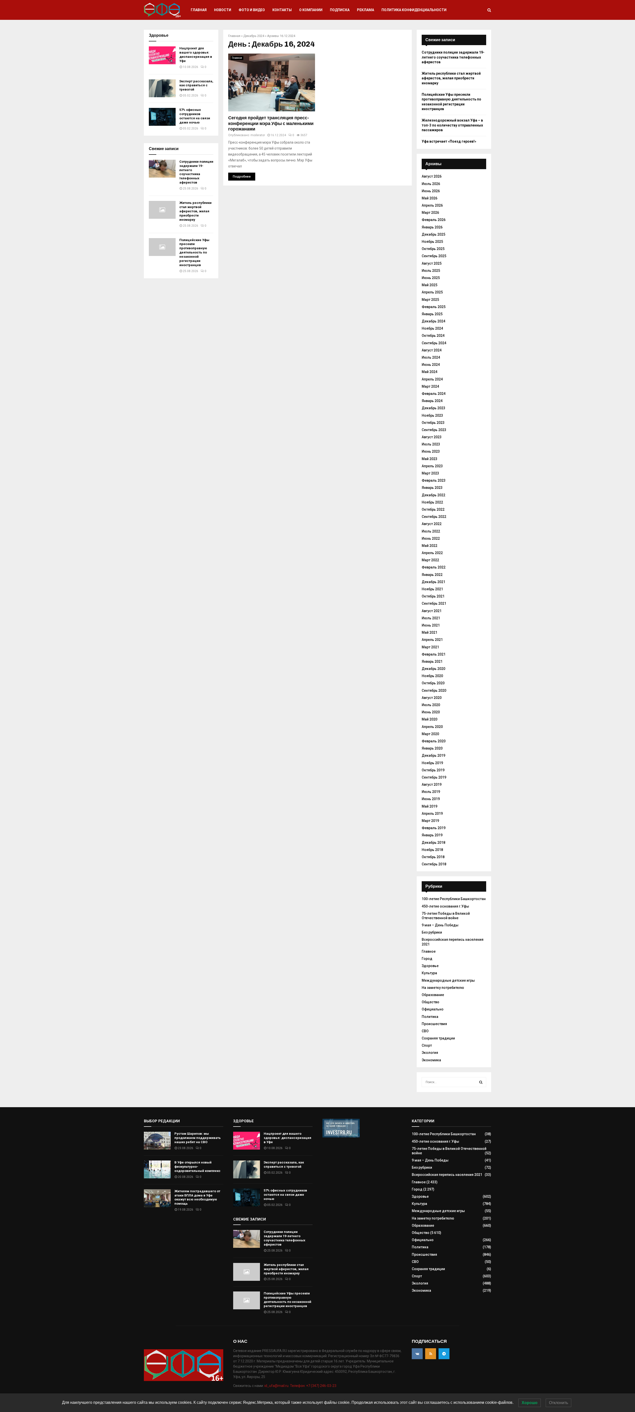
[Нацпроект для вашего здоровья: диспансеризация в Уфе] (162, 55)
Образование (433, 995)
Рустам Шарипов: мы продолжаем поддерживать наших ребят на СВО (197, 1138)
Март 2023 (430, 473)
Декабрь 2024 (253, 36)
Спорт (427, 1045)
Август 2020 (432, 698)
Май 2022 (429, 546)
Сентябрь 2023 (434, 430)
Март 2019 (430, 821)
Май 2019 (429, 806)
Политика (430, 1017)
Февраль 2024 (433, 394)
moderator (258, 135)
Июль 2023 (431, 444)
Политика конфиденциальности (413, 10)
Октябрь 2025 (433, 249)
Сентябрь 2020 (434, 690)
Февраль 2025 (433, 307)
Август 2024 (432, 350)
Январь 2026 (432, 227)
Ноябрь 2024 (432, 328)
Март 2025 (430, 300)
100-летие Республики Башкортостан (454, 899)
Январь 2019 (432, 835)
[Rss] (430, 1353)
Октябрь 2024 (433, 336)
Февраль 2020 (433, 741)
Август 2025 (432, 263)
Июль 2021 (431, 618)
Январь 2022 (432, 575)
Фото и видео (252, 10)
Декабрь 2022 (433, 495)
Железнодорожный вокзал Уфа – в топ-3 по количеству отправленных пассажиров (452, 125)
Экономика (431, 1060)
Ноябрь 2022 (432, 502)
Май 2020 (429, 719)
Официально (433, 1009)
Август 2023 (432, 437)
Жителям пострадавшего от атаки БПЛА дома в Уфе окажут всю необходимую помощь (197, 1197)
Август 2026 (432, 176)
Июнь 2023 (431, 451)
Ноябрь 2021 (432, 589)
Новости (222, 10)
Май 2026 (429, 198)
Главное (237, 58)
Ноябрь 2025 (432, 242)
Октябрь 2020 (433, 683)
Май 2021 (429, 632)
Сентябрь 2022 (434, 517)
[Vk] (417, 1353)
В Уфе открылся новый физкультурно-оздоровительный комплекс (197, 1167)
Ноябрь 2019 (432, 763)
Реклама (365, 10)
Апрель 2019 (432, 814)
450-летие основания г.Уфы (445, 906)
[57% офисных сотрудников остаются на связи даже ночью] (162, 117)
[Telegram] (444, 1353)
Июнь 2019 (431, 799)
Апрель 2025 (432, 292)
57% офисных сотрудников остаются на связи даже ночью (194, 116)
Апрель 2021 (432, 640)
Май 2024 (429, 372)
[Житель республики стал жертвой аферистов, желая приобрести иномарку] (162, 210)
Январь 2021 (432, 661)
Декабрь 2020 (433, 669)
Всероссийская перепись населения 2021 (447, 1175)
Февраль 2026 (433, 220)
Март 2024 (430, 386)
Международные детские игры (448, 980)
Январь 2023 (432, 488)
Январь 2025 (432, 314)
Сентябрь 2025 (434, 256)
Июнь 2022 (431, 538)
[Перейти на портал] (341, 1136)
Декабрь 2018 (433, 843)
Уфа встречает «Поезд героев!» (449, 141)
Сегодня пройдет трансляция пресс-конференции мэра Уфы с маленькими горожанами (271, 123)
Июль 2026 (431, 184)
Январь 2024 (432, 401)
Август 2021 (432, 611)
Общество (430, 1002)
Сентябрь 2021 (434, 603)
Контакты (282, 10)
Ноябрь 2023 (432, 415)
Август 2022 (432, 524)
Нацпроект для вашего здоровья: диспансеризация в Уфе (195, 54)
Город (427, 959)
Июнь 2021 (431, 625)
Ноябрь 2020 (432, 676)
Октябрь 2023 (433, 423)
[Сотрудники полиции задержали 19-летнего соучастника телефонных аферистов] (162, 169)
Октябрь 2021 (433, 596)
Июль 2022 (431, 531)
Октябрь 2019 (433, 770)
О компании (310, 10)
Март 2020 (430, 734)
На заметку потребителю (443, 988)
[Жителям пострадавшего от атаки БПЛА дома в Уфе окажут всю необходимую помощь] (157, 1198)
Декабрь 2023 (433, 408)
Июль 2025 (431, 271)
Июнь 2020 (431, 712)
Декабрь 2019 (433, 755)
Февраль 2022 (433, 567)
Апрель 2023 (432, 466)
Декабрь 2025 (433, 234)
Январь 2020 (432, 748)
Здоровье (430, 966)
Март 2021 (430, 647)
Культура (429, 973)
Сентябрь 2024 (434, 343)
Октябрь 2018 (433, 857)
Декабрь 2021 (433, 582)
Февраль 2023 (433, 480)
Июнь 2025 (431, 278)
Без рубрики (432, 932)
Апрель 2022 (432, 553)
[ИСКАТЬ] (481, 1082)
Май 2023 (429, 459)
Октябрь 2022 (433, 509)
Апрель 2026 (432, 205)
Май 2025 (429, 285)
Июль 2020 (431, 705)
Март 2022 (430, 560)
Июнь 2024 (431, 365)
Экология (430, 1053)
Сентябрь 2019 (434, 777)
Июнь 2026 (431, 191)
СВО (425, 1031)
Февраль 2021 (433, 654)
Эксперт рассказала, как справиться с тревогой (196, 85)
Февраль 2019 (433, 828)
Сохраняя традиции (438, 1038)
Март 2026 (430, 213)
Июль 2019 (431, 792)
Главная (199, 10)
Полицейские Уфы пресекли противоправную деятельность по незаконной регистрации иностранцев (194, 252)
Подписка (339, 10)
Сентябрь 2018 (434, 864)
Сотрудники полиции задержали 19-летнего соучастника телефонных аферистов (196, 172)
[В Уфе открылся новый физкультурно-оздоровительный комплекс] (157, 1169)
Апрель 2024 (432, 379)
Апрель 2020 (432, 727)
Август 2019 (432, 784)
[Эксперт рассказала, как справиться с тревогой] (162, 88)
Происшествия (434, 1024)
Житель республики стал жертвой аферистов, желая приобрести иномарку (195, 211)
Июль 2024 (431, 357)
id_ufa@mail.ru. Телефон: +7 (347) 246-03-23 (300, 1386)
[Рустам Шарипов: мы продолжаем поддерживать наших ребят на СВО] (157, 1141)
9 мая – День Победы (440, 925)
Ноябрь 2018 (432, 850)
